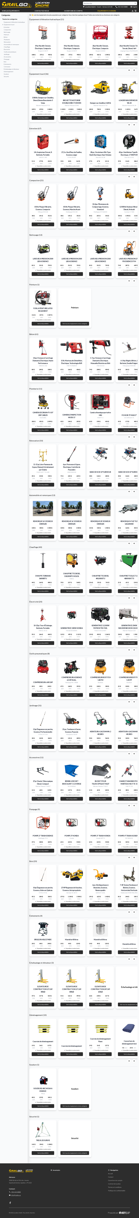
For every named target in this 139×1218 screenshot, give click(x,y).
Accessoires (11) (36, 757)
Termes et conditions (115, 1187)
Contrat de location (114, 1184)
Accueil (110, 1173)
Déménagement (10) (38, 1015)
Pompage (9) (34, 809)
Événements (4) (35, 916)
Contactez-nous (42, 11)
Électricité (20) (35, 602)
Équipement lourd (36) (38, 74)
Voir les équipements (10, 11)
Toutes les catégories (9, 19)
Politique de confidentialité (116, 1190)
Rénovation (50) (36, 440)
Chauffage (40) (35, 547)
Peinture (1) (34, 284)
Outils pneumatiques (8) (39, 653)
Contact (110, 1177)
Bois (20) (33, 861)
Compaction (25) (36, 180)
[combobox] (110, 3)
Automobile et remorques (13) (42, 495)
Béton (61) (33, 334)
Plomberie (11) (35, 389)
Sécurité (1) (34, 1116)
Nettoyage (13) (35, 235)
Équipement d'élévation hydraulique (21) (46, 19)
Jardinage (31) (35, 705)
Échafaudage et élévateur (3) (41, 963)
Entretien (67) (35, 128)
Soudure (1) (34, 1065)
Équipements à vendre (107, 11)
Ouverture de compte (73, 11)
